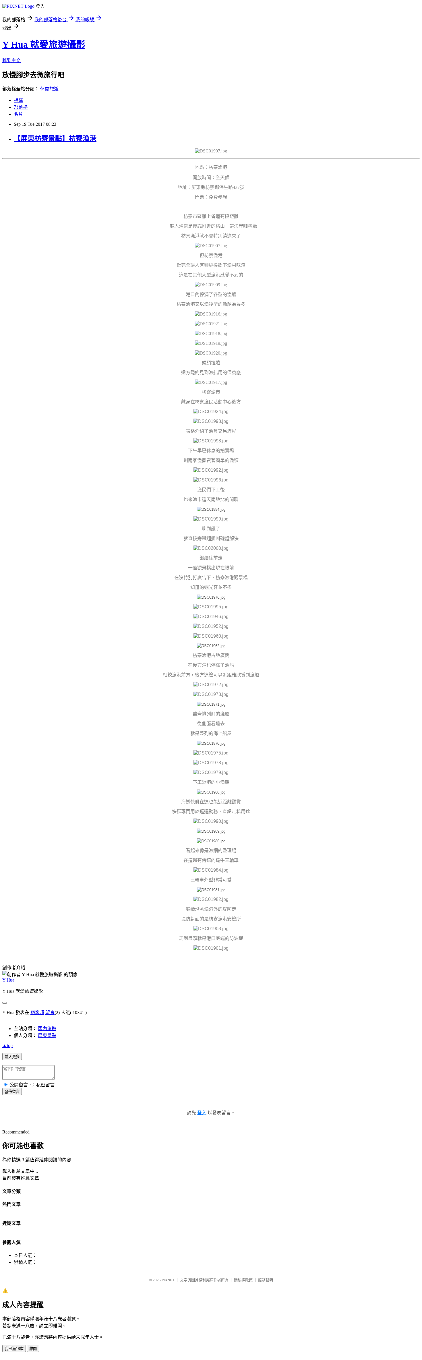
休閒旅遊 (49, 88)
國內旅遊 (47, 1028)
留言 (50, 1012)
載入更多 (12, 1057)
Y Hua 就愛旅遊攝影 (43, 44)
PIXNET (168, 1280)
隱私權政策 (243, 1280)
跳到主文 (11, 60)
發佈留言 (12, 1092)
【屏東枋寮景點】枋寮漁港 (55, 138)
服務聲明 (265, 1280)
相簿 (18, 100)
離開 (33, 1349)
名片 (18, 114)
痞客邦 (37, 1012)
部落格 (21, 107)
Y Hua (8, 980)
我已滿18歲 (14, 1349)
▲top (7, 1045)
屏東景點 (47, 1035)
